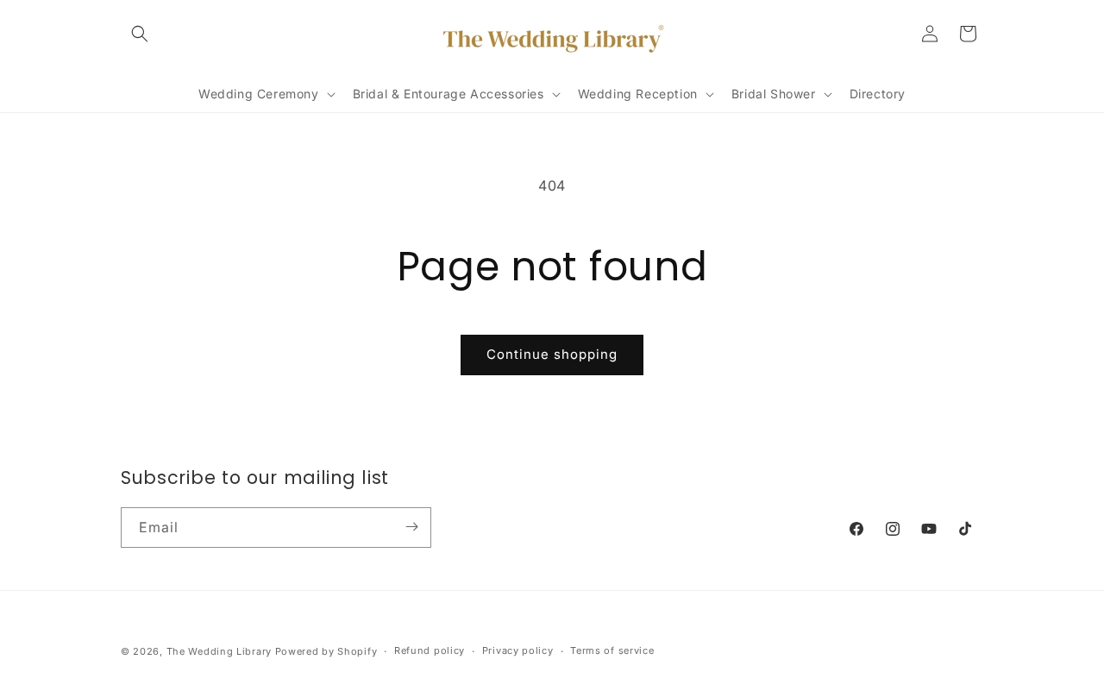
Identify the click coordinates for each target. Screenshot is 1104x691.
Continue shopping (552, 354)
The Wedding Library (219, 651)
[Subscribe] (411, 526)
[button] (140, 34)
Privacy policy (518, 650)
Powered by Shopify (326, 651)
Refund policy (429, 650)
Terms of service (612, 650)
